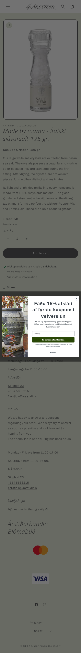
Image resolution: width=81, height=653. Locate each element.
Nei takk (53, 352)
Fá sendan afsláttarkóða (53, 340)
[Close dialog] (76, 298)
